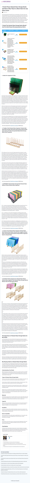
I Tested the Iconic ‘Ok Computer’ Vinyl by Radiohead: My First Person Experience (14, 446)
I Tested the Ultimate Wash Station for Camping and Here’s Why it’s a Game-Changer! (14, 453)
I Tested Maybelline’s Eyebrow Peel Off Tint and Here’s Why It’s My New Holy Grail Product (15, 467)
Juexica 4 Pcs (6, 230)
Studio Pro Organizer (7, 75)
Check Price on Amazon (23, 34)
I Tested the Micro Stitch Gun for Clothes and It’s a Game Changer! (11, 465)
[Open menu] (28, 1)
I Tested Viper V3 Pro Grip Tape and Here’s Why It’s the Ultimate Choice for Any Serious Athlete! (14, 445)
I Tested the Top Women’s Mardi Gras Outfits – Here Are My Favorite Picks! (13, 443)
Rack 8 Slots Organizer (7, 132)
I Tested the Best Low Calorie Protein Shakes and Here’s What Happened (12, 463)
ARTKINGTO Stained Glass (9, 183)
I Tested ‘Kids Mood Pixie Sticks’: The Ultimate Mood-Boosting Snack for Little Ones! (14, 461)
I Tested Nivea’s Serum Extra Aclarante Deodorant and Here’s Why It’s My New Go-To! (14, 473)
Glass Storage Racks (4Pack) (11, 281)
